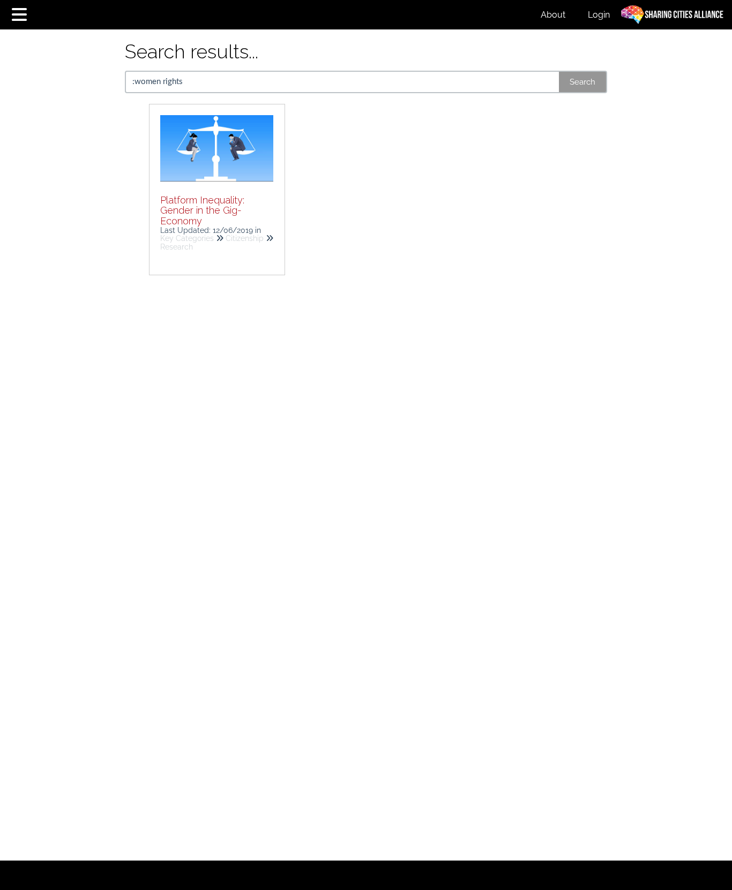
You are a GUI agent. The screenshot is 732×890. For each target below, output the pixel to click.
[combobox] (343, 82)
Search (582, 82)
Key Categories (187, 238)
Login (599, 15)
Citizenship (245, 238)
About (553, 15)
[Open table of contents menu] (21, 13)
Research (176, 247)
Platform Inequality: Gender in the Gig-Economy (202, 210)
